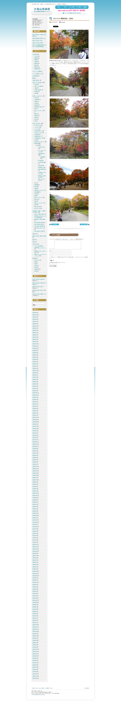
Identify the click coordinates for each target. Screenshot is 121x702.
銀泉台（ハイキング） (39, 202)
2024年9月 (34, 350)
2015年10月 (34, 575)
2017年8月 (34, 526)
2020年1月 (34, 466)
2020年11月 (34, 444)
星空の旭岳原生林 (42, 169)
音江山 (35, 119)
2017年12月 (34, 519)
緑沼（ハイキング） (38, 197)
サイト (50, 255)
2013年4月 (34, 642)
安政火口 (34, 233)
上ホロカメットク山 (38, 132)
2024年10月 (34, 348)
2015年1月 (34, 595)
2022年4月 (34, 408)
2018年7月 (34, 504)
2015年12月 (34, 571)
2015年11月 (34, 573)
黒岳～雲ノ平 (37, 208)
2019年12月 (34, 468)
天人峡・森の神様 (42, 162)
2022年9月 (34, 397)
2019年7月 (34, 479)
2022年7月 (34, 401)
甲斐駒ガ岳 (36, 269)
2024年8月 (34, 352)
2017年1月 (34, 542)
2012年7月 (34, 662)
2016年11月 (34, 546)
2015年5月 (34, 586)
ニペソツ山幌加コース (37, 73)
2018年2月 (34, 515)
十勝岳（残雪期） (38, 89)
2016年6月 (34, 557)
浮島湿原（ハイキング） (39, 190)
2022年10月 (34, 395)
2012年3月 (34, 671)
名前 (50, 250)
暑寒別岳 (36, 63)
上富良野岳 (36, 99)
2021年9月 (34, 421)
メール (51, 253)
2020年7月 (34, 453)
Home (33, 688)
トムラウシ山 (37, 127)
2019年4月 (34, 486)
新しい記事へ (84, 224)
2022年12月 (34, 392)
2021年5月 (34, 430)
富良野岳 (36, 91)
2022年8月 (34, 399)
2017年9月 (34, 524)
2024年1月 (34, 368)
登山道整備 (36, 192)
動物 (33, 78)
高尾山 (35, 270)
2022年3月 (34, 410)
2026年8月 (34, 312)
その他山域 (34, 54)
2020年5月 (34, 457)
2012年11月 (34, 653)
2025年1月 (34, 341)
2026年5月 (34, 319)
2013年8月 (34, 633)
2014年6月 (34, 611)
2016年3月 (34, 564)
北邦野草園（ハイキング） (39, 247)
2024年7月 (34, 354)
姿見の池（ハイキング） (39, 141)
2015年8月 (34, 580)
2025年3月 (34, 339)
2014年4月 (34, 615)
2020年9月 (34, 448)
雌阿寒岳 (36, 67)
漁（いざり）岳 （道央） (39, 110)
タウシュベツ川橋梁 (36, 71)
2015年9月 (34, 577)
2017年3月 (34, 537)
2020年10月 (34, 446)
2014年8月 (34, 606)
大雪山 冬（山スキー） (37, 95)
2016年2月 (34, 566)
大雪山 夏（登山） (36, 123)
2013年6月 (34, 638)
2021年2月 (34, 437)
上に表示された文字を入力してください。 (57, 262)
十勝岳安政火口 (41, 153)
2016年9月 (34, 551)
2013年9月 (34, 631)
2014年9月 (34, 604)
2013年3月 (34, 644)
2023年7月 (34, 377)
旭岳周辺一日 (41, 167)
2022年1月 (34, 415)
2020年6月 (34, 455)
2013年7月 (34, 635)
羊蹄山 (33, 241)
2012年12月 (34, 651)
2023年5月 (34, 381)
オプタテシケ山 (37, 125)
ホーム (58, 7)
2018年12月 (34, 493)
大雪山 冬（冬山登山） (37, 82)
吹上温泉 (40, 160)
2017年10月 (34, 522)
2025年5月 (34, 334)
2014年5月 (34, 613)
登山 (37, 145)
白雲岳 (35, 193)
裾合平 (35, 199)
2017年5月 (34, 533)
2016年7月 (34, 555)
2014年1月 (34, 622)
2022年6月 (34, 403)
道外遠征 (34, 258)
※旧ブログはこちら (36, 27)
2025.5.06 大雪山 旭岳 (37, 286)
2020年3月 (34, 461)
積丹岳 (33, 239)
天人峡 (35, 139)
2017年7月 (34, 528)
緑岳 (35, 195)
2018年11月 (34, 495)
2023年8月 (34, 374)
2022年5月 (34, 406)
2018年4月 (34, 511)
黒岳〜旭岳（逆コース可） (39, 227)
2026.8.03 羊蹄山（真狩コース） (39, 38)
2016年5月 (34, 560)
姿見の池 (40, 165)
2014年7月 (34, 609)
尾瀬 (35, 261)
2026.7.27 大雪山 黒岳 (37, 40)
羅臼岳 (35, 65)
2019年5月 (34, 484)
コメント (51, 248)
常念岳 (35, 267)
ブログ (65, 7)
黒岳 (35, 120)
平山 (35, 182)
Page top (87, 688)
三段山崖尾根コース (38, 130)
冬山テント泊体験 (38, 86)
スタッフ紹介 (72, 7)
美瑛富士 (36, 115)
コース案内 (78, 7)
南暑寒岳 (36, 57)
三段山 (35, 84)
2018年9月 (34, 499)
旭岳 (35, 93)
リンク (51, 688)
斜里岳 (35, 61)
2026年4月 (34, 321)
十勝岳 (35, 88)
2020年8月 (34, 450)
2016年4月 (34, 562)
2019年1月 (34, 490)
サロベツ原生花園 (38, 245)
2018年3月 (34, 513)
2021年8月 (34, 424)
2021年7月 (34, 426)
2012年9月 (34, 658)
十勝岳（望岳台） (36, 80)
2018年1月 (34, 517)
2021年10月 (34, 419)
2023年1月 (34, 390)
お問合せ (85, 7)
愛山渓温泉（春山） (38, 106)
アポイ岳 (36, 56)
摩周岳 (35, 59)
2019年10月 (34, 473)
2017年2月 (34, 539)
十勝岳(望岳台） (37, 136)
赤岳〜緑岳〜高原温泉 (39, 226)
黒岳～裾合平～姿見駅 (39, 231)
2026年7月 (34, 314)
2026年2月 (34, 323)
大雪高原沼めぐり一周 (39, 138)
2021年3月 (34, 435)
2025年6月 (34, 332)
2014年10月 (34, 602)
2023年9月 (34, 372)
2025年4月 (34, 337)
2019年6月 (34, 481)
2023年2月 (34, 388)
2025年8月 (34, 328)
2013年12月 (34, 624)
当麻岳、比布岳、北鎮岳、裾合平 (39, 235)
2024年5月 (34, 359)
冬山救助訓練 (35, 75)
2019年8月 (34, 477)
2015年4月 (34, 589)
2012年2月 (34, 673)
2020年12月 (34, 441)
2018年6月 (34, 506)
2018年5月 (34, 508)
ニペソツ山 (36, 128)
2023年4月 (34, 383)
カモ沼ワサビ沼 (41, 147)
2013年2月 (34, 647)
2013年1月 (34, 649)
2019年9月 (34, 475)
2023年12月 (34, 370)
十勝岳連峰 (42, 156)
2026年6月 (34, 316)
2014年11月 (34, 600)
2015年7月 (34, 582)
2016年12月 (34, 544)
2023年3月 (34, 386)
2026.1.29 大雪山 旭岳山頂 (38, 279)
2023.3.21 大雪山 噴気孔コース (39, 293)
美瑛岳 (35, 117)
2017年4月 (34, 535)
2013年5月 (34, 640)
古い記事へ (55, 224)
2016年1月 (34, 568)
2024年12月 (34, 343)
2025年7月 (34, 330)
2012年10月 (34, 655)
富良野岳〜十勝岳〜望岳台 (39, 219)
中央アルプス (37, 260)
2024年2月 (34, 366)
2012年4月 (34, 669)
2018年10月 (34, 497)
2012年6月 (34, 664)
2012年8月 (34, 660)
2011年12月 (34, 678)
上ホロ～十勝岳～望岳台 (39, 214)
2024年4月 (34, 361)
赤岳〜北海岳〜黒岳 (38, 224)
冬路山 (35, 101)
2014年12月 (34, 597)
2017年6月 (34, 531)
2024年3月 (34, 363)
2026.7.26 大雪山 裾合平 (37, 42)
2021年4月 (34, 432)
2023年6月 (34, 379)
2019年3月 (34, 488)
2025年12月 (34, 325)
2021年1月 (34, 439)
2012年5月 (34, 667)
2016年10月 (34, 548)
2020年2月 (34, 464)
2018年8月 (34, 502)
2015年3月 (34, 591)
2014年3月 (34, 618)
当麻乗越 (36, 184)
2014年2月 (34, 620)
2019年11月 (34, 470)
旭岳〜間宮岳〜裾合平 (39, 222)
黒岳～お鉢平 (37, 206)
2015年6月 (34, 584)
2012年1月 (34, 676)
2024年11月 (34, 346)
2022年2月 (34, 412)
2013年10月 (34, 629)
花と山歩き (34, 244)
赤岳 (35, 201)
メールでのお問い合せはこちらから (72, 13)
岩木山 (35, 265)
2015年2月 (34, 593)
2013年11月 (34, 626)
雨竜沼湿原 (36, 68)
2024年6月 (34, 357)
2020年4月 (34, 459)
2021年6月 (34, 428)
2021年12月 (34, 417)
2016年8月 (34, 553)
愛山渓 (35, 186)
